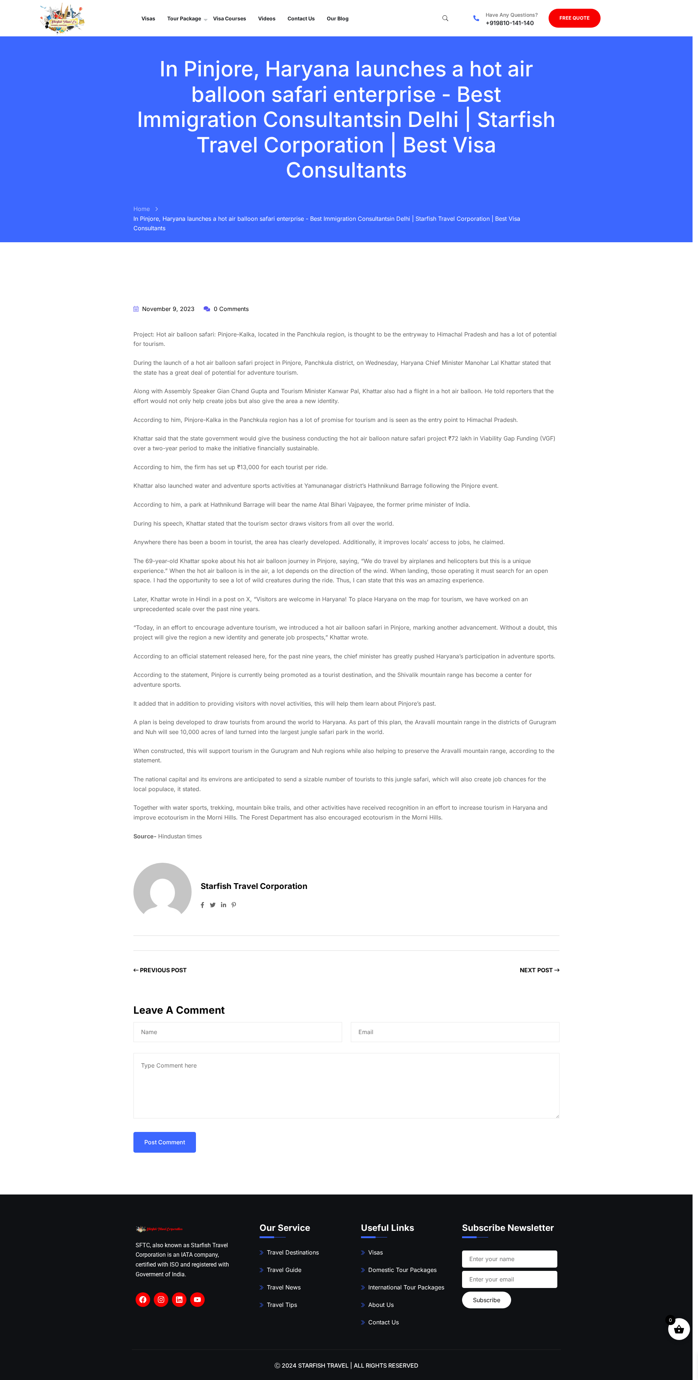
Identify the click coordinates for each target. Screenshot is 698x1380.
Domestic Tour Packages (402, 1269)
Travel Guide (284, 1269)
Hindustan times (180, 836)
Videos (267, 18)
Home (141, 208)
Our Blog (338, 18)
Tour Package (184, 18)
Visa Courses (229, 18)
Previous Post (163, 970)
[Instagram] (161, 1299)
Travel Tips (282, 1304)
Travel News (284, 1287)
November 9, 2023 (167, 308)
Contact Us (301, 18)
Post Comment (164, 1142)
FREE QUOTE (574, 18)
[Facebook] (143, 1299)
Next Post (537, 970)
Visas (148, 18)
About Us (381, 1304)
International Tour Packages (406, 1287)
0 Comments (230, 308)
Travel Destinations (293, 1252)
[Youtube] (197, 1299)
